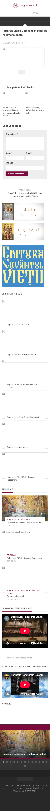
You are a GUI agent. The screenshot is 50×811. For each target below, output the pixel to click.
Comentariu (12, 134)
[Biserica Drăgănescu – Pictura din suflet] (25, 508)
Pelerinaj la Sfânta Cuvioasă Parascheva (24, 558)
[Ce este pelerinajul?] (25, 579)
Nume (9, 153)
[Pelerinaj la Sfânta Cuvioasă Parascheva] (25, 544)
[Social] (25, 799)
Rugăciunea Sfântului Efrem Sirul (21, 354)
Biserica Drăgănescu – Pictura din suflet (24, 523)
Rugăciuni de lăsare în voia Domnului (23, 417)
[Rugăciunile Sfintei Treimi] (25, 313)
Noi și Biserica (13, 520)
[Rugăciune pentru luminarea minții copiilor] (25, 373)
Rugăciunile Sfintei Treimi (18, 324)
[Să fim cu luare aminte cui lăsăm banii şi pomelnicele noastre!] (14, 98)
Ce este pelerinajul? (15, 596)
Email (29, 153)
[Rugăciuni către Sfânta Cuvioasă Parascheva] (25, 465)
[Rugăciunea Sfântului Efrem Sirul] (25, 343)
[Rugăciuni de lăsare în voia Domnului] (25, 405)
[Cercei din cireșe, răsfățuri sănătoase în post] (36, 98)
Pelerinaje (25, 520)
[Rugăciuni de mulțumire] (25, 435)
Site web (9, 163)
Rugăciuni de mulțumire (17, 447)
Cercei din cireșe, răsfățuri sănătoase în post (34, 110)
